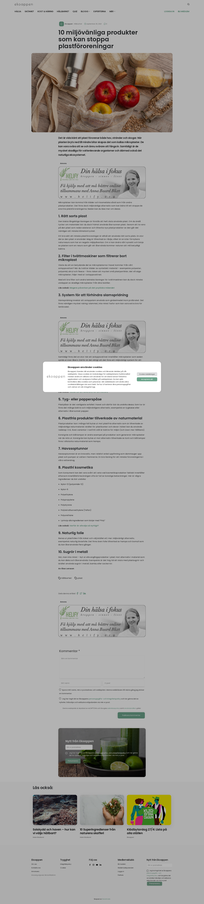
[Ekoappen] (56, 377)
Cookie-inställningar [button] (147, 374)
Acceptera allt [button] (147, 379)
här (93, 387)
